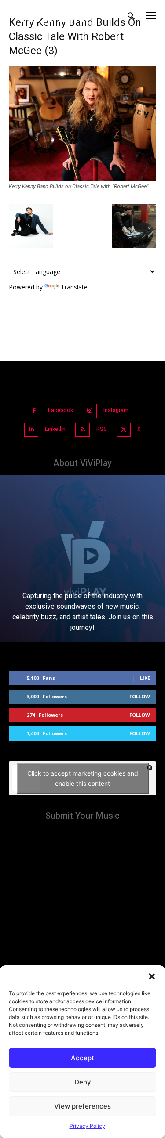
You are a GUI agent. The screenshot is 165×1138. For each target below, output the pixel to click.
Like (145, 678)
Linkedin (55, 429)
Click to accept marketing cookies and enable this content (82, 778)
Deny (82, 1082)
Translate (74, 287)
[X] (124, 430)
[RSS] (82, 430)
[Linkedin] (31, 430)
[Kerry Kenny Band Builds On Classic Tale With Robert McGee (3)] (82, 178)
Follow (139, 696)
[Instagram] (90, 411)
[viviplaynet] (52, 16)
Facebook (60, 410)
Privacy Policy (87, 1126)
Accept (82, 1058)
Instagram (115, 410)
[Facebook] (34, 411)
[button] (151, 976)
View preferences (82, 1106)
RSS (101, 429)
